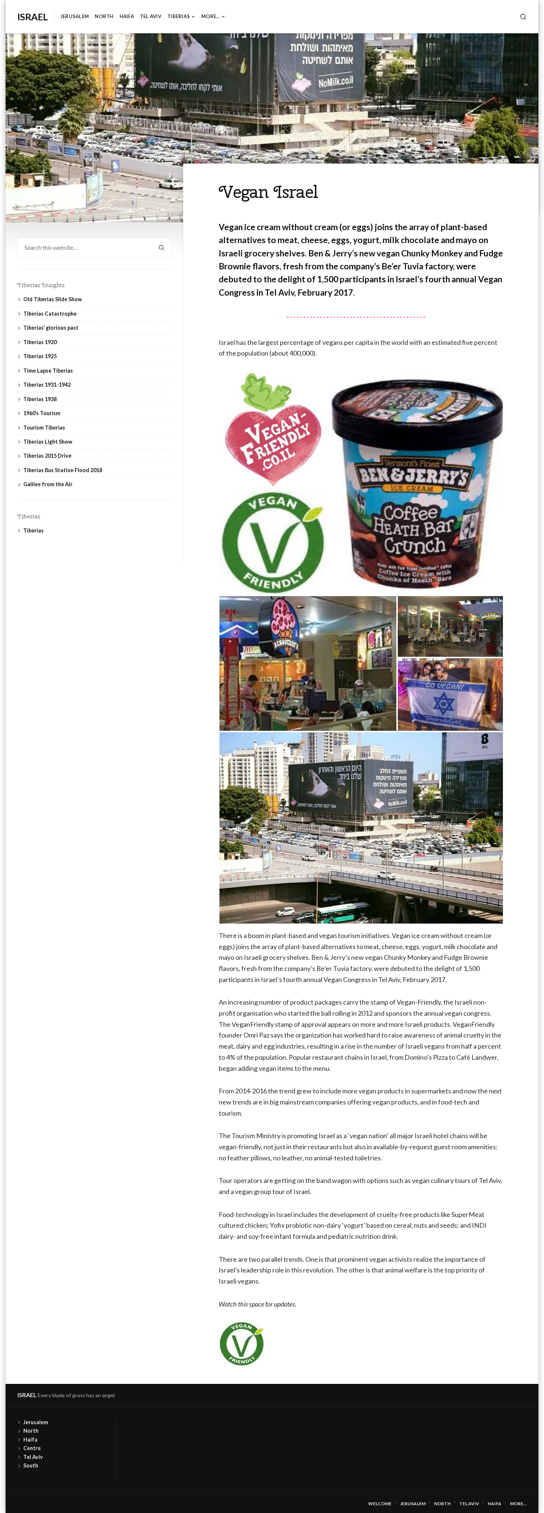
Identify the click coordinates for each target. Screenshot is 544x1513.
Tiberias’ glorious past (50, 328)
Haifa (127, 16)
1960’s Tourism (41, 413)
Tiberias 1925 (40, 356)
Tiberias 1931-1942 (47, 384)
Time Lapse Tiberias (48, 370)
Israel (32, 16)
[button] (273, 430)
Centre (32, 1448)
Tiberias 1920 (40, 342)
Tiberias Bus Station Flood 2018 (62, 470)
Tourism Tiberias (44, 427)
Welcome (380, 1503)
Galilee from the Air (48, 484)
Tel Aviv (150, 16)
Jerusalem (74, 16)
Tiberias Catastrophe (50, 313)
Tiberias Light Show (47, 441)
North (104, 16)
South (30, 1465)
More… (210, 16)
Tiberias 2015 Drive (47, 456)
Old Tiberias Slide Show (52, 299)
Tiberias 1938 (40, 399)
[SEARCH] (523, 16)
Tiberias (178, 16)
